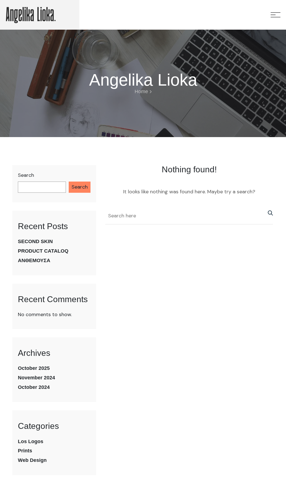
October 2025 (34, 368)
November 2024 (36, 377)
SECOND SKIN (35, 241)
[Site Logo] (31, 15)
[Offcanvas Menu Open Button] (275, 14)
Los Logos (30, 441)
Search (26, 175)
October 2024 (34, 387)
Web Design (32, 460)
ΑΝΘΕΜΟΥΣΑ (34, 260)
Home (141, 91)
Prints (25, 450)
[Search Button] (269, 213)
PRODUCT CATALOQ (43, 251)
